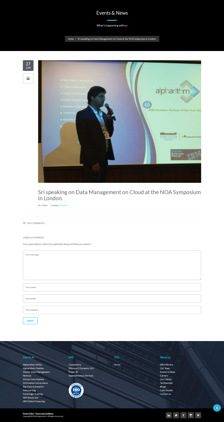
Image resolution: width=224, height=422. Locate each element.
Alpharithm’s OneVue (33, 368)
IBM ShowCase (30, 397)
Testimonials (166, 383)
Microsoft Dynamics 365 (81, 368)
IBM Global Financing (34, 401)
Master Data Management (36, 372)
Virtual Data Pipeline (33, 379)
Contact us (165, 394)
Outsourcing (29, 390)
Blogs (163, 386)
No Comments (36, 223)
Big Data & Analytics (33, 386)
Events (64, 205)
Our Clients (166, 379)
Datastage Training (33, 394)
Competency (75, 364)
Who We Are (166, 364)
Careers (164, 375)
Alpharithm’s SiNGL (32, 364)
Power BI (73, 372)
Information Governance (35, 383)
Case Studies (166, 390)
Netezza (27, 375)
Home (71, 38)
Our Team (165, 368)
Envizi (117, 364)
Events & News (167, 372)
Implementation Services (81, 375)
